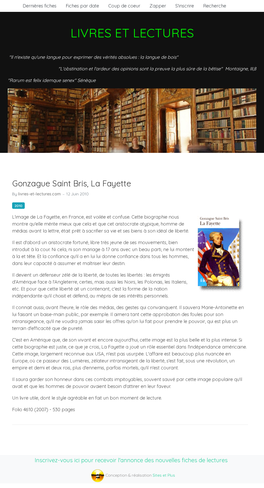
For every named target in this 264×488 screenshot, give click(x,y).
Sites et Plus (164, 475)
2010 (18, 205)
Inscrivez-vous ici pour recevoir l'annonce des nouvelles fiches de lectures (131, 460)
